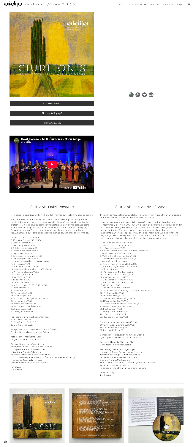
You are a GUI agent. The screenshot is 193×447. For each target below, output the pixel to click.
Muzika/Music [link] (135, 4)
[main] (51, 207)
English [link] (180, 4)
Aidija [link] (122, 4)
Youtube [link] (154, 4)
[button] (189, 4)
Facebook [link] (168, 4)
